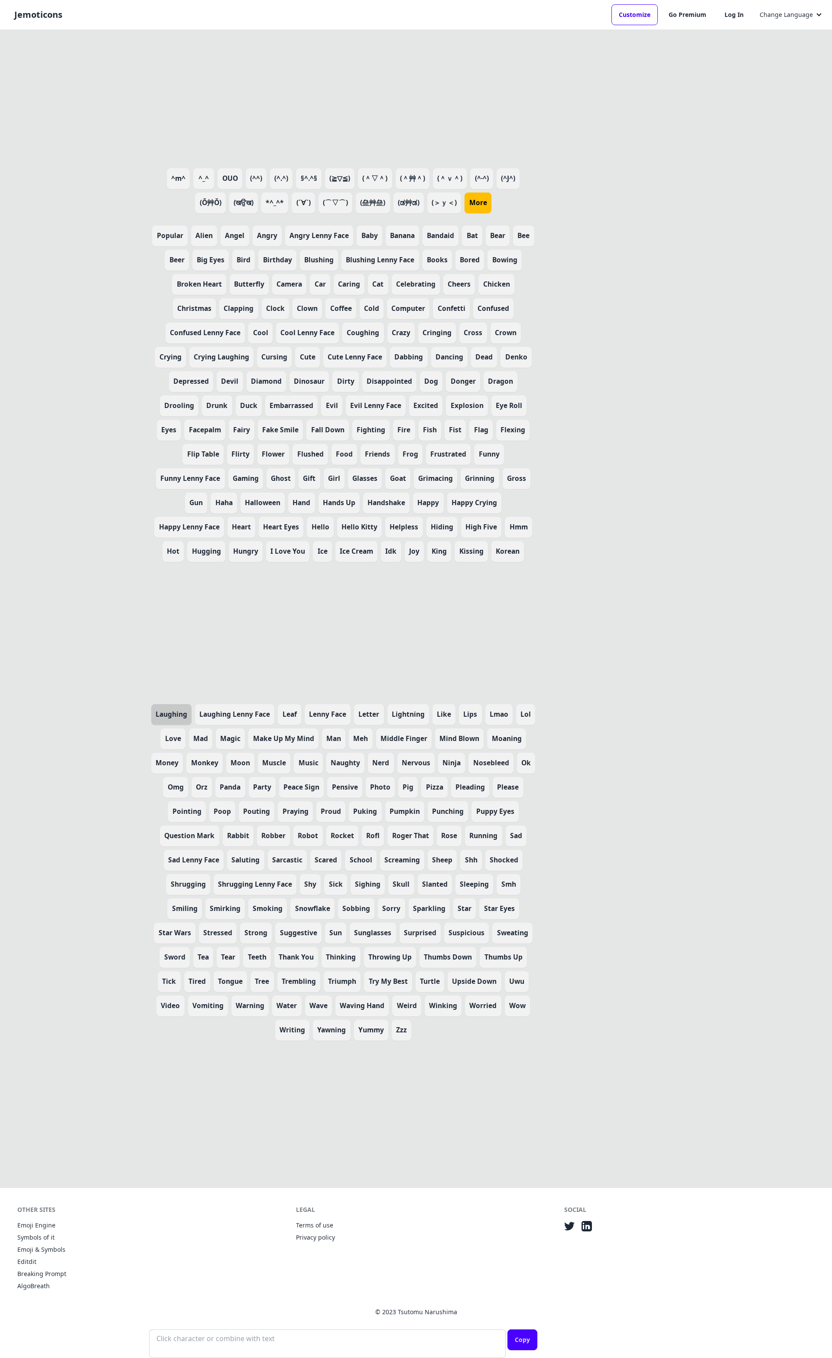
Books (437, 259)
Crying (170, 357)
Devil (229, 381)
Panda (230, 787)
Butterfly (249, 284)
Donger (463, 381)
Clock (275, 308)
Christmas (194, 308)
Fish (430, 429)
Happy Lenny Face (189, 527)
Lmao (499, 714)
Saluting (245, 860)
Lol (525, 714)
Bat (472, 235)
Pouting (256, 811)
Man (333, 738)
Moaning (507, 738)
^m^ (178, 178)
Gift (309, 478)
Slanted (435, 884)
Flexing (512, 429)
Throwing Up (390, 957)
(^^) (256, 178)
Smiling (185, 908)
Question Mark (189, 835)
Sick (336, 884)
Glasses (364, 478)
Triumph (342, 981)
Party (262, 787)
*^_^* (275, 202)
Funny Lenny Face (190, 478)
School (361, 860)
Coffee (341, 308)
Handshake (386, 502)
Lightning (408, 714)
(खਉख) (244, 202)
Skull (401, 884)
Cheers (459, 284)
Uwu (516, 981)
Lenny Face (327, 714)
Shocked (504, 860)
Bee (523, 235)
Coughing (363, 332)
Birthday (277, 259)
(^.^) (281, 178)
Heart (241, 527)
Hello (320, 527)
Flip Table (203, 454)
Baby (369, 235)
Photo (380, 787)
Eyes (168, 429)
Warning (250, 1005)
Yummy (371, 1030)
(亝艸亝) (372, 202)
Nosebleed (491, 762)
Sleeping (474, 884)
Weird (407, 1005)
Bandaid (440, 235)
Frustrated (448, 454)
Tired (197, 981)
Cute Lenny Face (355, 357)
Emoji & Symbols (41, 1249)
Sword (174, 957)
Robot (308, 835)
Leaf (290, 714)
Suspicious (466, 932)
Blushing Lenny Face (380, 259)
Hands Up (339, 502)
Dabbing (408, 357)
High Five (481, 527)
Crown (506, 332)
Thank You (296, 957)
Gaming (246, 478)
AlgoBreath (33, 1286)
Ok (526, 762)
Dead (484, 357)
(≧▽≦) (339, 178)
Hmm (519, 527)
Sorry (391, 908)
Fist (455, 429)
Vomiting (208, 1005)
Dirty (345, 381)
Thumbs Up (503, 957)
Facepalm (205, 429)
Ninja (451, 762)
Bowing (504, 259)
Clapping (239, 308)
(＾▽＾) (374, 178)
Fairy (241, 429)
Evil (332, 405)
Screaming (402, 860)
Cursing (274, 357)
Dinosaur (309, 381)
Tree (262, 981)
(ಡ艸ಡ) (408, 202)
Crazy (401, 332)
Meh (360, 738)
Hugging (206, 551)
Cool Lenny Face (307, 332)
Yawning (331, 1030)
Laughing (171, 714)
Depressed (191, 381)
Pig (408, 787)
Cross (473, 332)
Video (170, 1005)
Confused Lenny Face (205, 332)
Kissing (471, 551)
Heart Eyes (281, 527)
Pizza (434, 787)
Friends (377, 454)
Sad (516, 835)
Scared (326, 860)
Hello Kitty (359, 527)
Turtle (430, 981)
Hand (301, 502)
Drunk (217, 405)
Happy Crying (474, 502)
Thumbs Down (448, 957)
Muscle (274, 762)
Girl (334, 478)
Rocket (342, 835)
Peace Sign (301, 787)
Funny (489, 454)
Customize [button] (634, 14)
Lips (470, 714)
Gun (196, 502)
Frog (410, 454)
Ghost (281, 478)
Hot (173, 551)
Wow (517, 1005)
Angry (267, 235)
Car (320, 284)
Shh (471, 860)
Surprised (420, 932)
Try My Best (388, 981)
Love (173, 738)
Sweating (512, 932)
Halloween (262, 502)
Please (508, 787)
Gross (516, 478)
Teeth (257, 957)
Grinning (479, 478)
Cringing (437, 332)
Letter (368, 714)
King (439, 551)
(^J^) (508, 178)
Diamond (266, 381)
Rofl (373, 835)
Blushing (319, 259)
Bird (243, 259)
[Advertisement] (343, 97)
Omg (176, 787)
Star (464, 908)
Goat (398, 478)
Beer (177, 259)
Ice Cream (356, 551)
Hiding (442, 527)
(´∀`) (303, 202)
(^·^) (482, 178)
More (478, 202)
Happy (428, 502)
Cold (371, 308)
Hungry (245, 551)
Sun (335, 932)
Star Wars (175, 932)
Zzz (401, 1030)
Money (167, 762)
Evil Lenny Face (375, 405)
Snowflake (312, 908)
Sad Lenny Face (193, 860)
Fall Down (327, 429)
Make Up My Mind (283, 738)
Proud (331, 811)
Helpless (404, 527)
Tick (169, 981)
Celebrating (416, 284)
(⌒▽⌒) (335, 202)
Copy (522, 1339)
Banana (402, 235)
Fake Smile (280, 429)
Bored (470, 259)
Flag (481, 429)
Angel (234, 235)
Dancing (449, 357)
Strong (255, 932)
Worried (483, 1005)
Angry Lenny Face (319, 235)
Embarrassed (291, 405)
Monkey (204, 762)
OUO (230, 178)
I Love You (287, 551)
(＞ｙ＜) (444, 202)
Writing (292, 1030)
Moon (240, 762)
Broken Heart (199, 284)
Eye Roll (509, 405)
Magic (230, 738)
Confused (493, 308)
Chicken (496, 284)
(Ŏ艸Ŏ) (210, 202)
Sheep (442, 860)
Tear (228, 957)
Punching (448, 811)
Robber (273, 835)
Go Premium (687, 14)
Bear (497, 235)
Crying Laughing (221, 357)
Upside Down (474, 981)
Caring (349, 284)
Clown (307, 308)
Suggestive (298, 932)
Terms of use (314, 1225)
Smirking (225, 908)
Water (286, 1005)
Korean (508, 551)
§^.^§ (309, 178)
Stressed (217, 932)
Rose (449, 835)
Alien (204, 235)
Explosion (467, 405)
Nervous (416, 762)
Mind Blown (459, 738)
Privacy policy (315, 1237)
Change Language (786, 14)
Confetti (451, 308)
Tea (203, 957)
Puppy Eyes (495, 811)
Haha (224, 502)
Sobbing (356, 908)
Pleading (470, 787)
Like (444, 714)
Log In (734, 14)
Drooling (179, 405)
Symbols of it (36, 1237)
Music (308, 762)
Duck (248, 405)
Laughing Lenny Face (234, 714)
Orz (202, 787)
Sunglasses (372, 932)
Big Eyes (210, 259)
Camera (289, 284)
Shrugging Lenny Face (255, 884)
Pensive (345, 787)
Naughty (345, 762)
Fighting (371, 429)
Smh (508, 884)
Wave (318, 1005)
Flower (273, 454)
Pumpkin (405, 811)
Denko (516, 357)
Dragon (500, 381)
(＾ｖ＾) (449, 178)
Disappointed (389, 381)
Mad (200, 738)
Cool (260, 332)
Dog (431, 381)
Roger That (410, 835)
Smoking (268, 908)
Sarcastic (287, 860)
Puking (365, 811)
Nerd (380, 762)
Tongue (230, 981)
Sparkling (429, 908)
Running (483, 835)
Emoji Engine (36, 1225)
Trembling (299, 981)
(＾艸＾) (412, 178)
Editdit (26, 1261)
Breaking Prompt (41, 1274)
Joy (414, 551)
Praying (296, 811)
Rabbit (238, 835)
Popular (170, 235)
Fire (403, 429)
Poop (222, 811)
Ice (323, 551)
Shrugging (188, 884)
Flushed (310, 454)
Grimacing (435, 478)
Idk (390, 551)
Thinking (341, 957)
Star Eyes (499, 908)
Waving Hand (362, 1005)
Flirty (240, 454)
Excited (425, 405)
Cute (307, 357)
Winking (443, 1005)
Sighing (367, 884)
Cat (378, 284)
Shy (310, 884)
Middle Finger (403, 738)
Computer (408, 308)
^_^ (203, 178)
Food (344, 454)
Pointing (187, 811)
